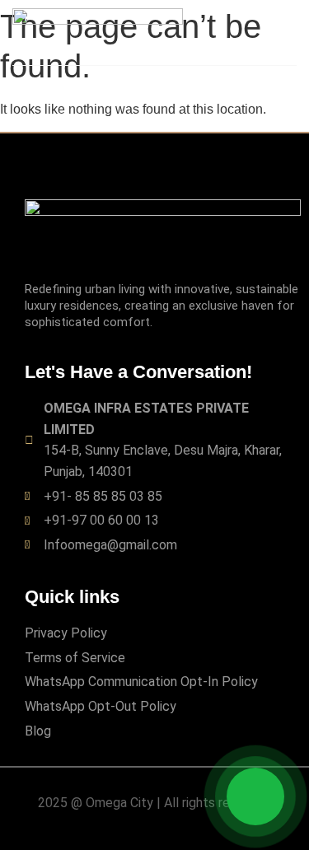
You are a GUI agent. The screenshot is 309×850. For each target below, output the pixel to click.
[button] (283, 28)
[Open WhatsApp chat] (255, 796)
